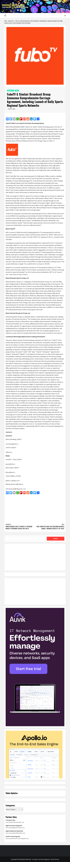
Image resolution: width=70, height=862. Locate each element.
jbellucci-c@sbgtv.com (13, 481)
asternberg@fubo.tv (12, 444)
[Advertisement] (35, 508)
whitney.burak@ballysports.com (16, 489)
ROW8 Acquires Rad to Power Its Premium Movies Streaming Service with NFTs (19, 526)
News (17, 90)
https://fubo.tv (23, 274)
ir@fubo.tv (9, 452)
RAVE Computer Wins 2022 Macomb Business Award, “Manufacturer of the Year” (50, 526)
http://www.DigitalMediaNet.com (15, 833)
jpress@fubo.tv (10, 464)
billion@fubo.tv (10, 472)
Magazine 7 (47, 859)
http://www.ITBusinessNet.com (15, 822)
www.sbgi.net (58, 333)
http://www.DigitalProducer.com (15, 827)
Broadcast (10, 90)
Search (55, 538)
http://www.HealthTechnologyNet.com (17, 838)
